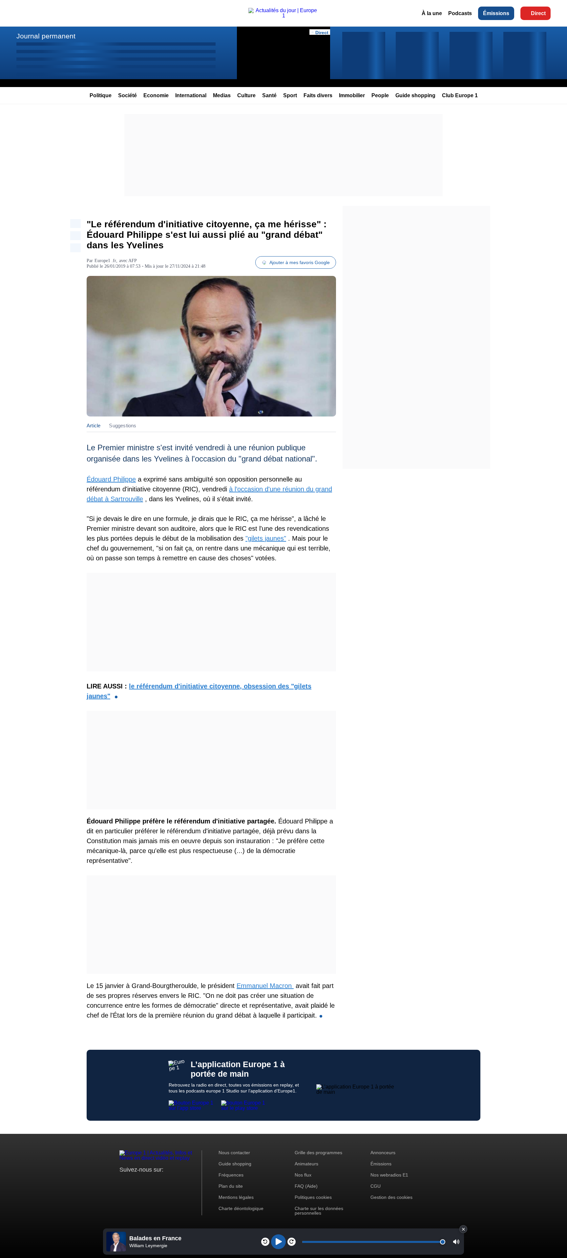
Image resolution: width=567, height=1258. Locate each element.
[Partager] (75, 223)
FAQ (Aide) (306, 1186)
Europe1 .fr (105, 260)
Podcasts (460, 13)
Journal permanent (45, 36)
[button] (456, 1242)
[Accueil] (283, 15)
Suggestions (122, 425)
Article (93, 425)
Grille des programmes (318, 1152)
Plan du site (231, 1186)
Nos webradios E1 (389, 1175)
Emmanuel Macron (265, 985)
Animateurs (306, 1163)
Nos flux (303, 1175)
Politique (101, 95)
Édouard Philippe (111, 479)
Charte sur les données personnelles (319, 1211)
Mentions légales (236, 1197)
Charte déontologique (241, 1208)
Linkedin (179, 1182)
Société (127, 95)
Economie (156, 95)
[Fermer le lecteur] (463, 1229)
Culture (246, 95)
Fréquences (231, 1175)
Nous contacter (234, 1152)
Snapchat (168, 1182)
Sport (290, 95)
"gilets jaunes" (265, 538)
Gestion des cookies (391, 1197)
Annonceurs (382, 1152)
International (190, 95)
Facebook (146, 1182)
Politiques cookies (313, 1197)
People (380, 95)
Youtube (157, 1182)
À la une (432, 13)
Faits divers (318, 95)
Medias (222, 95)
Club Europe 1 (460, 95)
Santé (269, 95)
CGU (375, 1186)
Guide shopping (415, 95)
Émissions (496, 13)
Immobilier (352, 95)
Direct (538, 13)
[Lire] (278, 1241)
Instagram (135, 1182)
